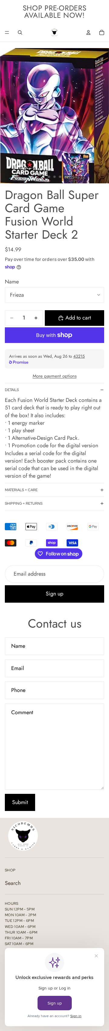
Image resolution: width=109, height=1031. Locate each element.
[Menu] (7, 32)
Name (12, 282)
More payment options (55, 376)
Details (12, 389)
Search (13, 883)
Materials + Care (21, 490)
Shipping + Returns (23, 503)
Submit (20, 802)
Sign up (54, 594)
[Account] (88, 32)
